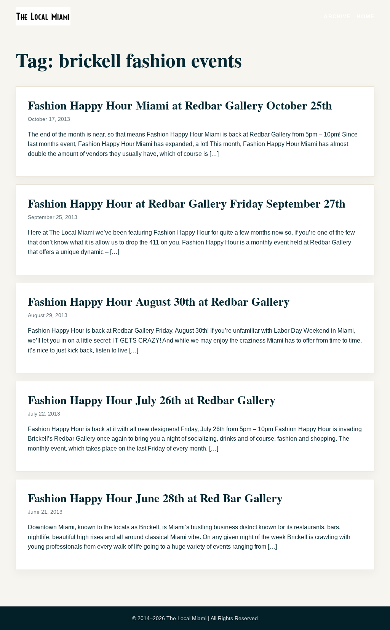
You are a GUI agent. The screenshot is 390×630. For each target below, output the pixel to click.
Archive (337, 16)
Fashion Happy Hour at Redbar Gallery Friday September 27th (186, 203)
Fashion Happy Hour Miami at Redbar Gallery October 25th (180, 105)
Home (365, 16)
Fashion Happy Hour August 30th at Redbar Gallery (158, 301)
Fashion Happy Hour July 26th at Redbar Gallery (151, 399)
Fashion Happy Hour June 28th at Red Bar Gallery (155, 497)
